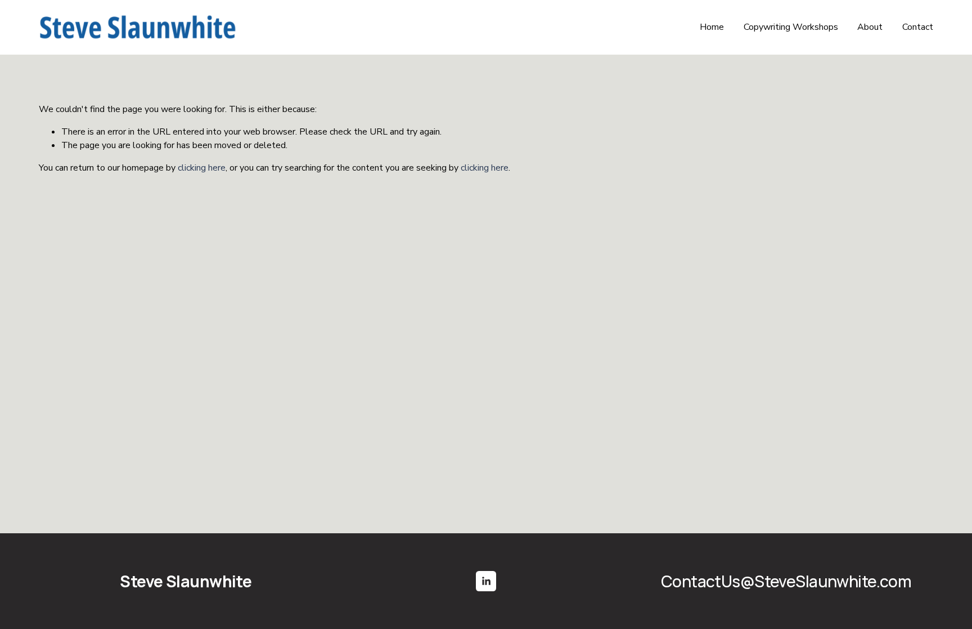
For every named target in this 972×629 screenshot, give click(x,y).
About (870, 27)
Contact (917, 27)
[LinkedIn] (486, 581)
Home (712, 27)
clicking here (202, 168)
